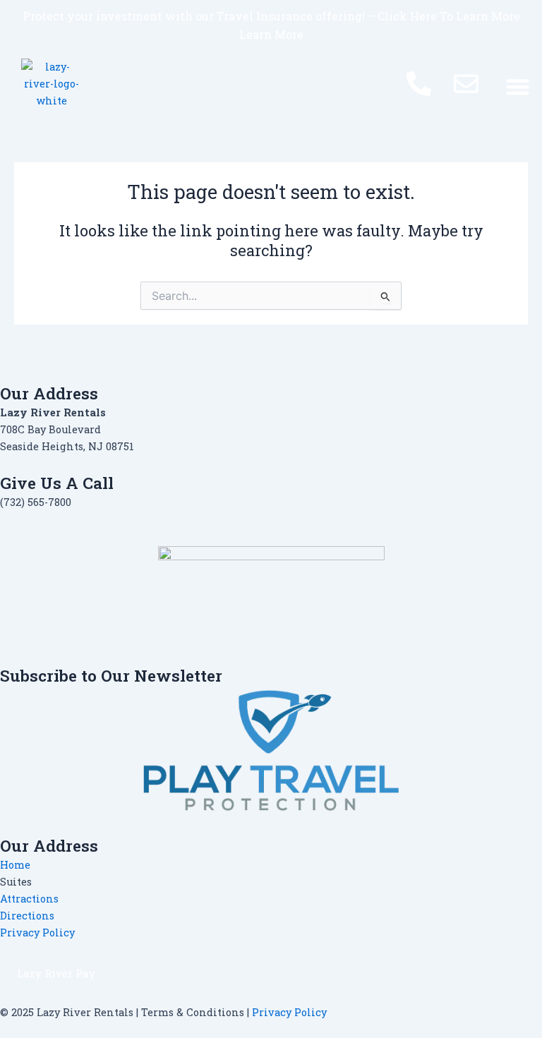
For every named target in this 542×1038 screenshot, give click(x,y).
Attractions (29, 898)
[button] (518, 86)
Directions (27, 915)
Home (15, 864)
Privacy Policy (37, 932)
